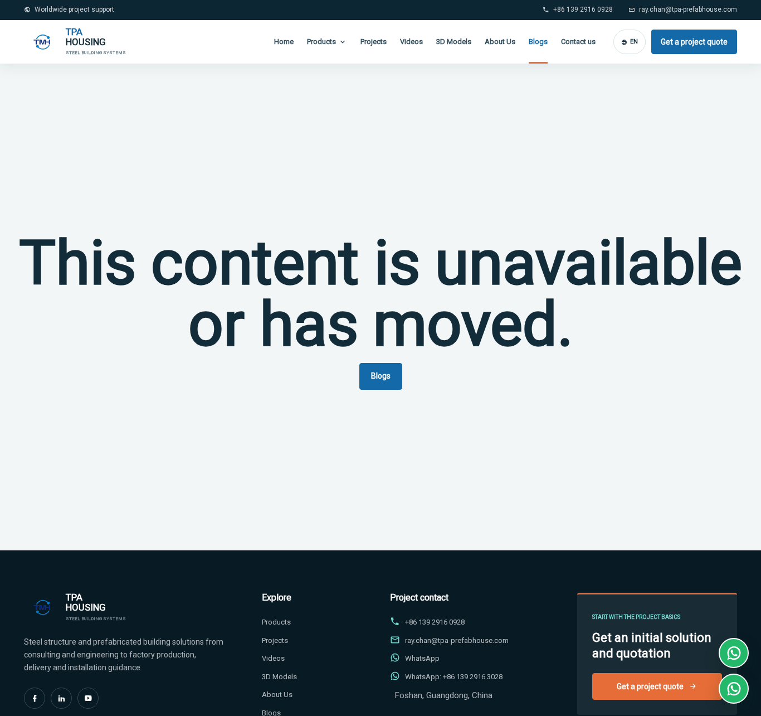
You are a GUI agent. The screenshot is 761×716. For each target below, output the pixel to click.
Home (284, 41)
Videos (411, 41)
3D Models (453, 41)
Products (321, 41)
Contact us (578, 41)
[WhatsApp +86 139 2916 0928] (734, 653)
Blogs (538, 41)
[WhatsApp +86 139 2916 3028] (734, 689)
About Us (500, 41)
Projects (373, 41)
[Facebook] (34, 698)
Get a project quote (694, 41)
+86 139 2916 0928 (583, 9)
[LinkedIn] (61, 698)
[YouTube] (88, 698)
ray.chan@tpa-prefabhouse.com (688, 9)
